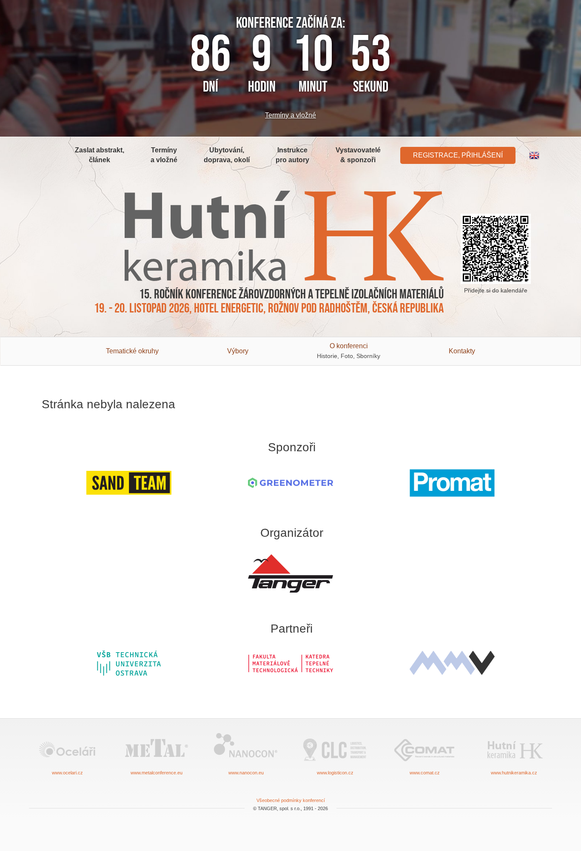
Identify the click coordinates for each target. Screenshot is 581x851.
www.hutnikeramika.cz (514, 772)
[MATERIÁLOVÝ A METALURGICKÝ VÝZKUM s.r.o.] (452, 663)
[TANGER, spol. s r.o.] (290, 573)
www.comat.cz (425, 772)
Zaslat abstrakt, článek (99, 154)
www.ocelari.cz (67, 772)
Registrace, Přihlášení (458, 155)
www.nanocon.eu (246, 772)
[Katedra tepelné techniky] (290, 662)
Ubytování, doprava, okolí (227, 154)
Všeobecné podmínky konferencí (290, 800)
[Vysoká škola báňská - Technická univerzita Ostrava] (128, 663)
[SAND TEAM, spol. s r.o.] (128, 483)
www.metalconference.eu (156, 772)
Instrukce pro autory (292, 154)
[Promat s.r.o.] (452, 483)
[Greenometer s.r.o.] (290, 483)
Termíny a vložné (290, 115)
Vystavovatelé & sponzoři (358, 154)
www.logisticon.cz (335, 772)
